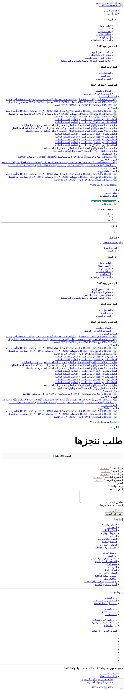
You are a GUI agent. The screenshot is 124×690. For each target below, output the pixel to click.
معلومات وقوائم (109, 533)
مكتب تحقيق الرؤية (101, 52)
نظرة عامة (105, 25)
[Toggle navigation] (100, 6)
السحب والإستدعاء (65, 128)
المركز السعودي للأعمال (104, 630)
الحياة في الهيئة (103, 91)
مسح (119, 511)
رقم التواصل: (115, 486)
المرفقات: (118, 505)
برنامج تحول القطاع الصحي (97, 58)
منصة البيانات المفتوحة (105, 603)
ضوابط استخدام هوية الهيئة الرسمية (99, 679)
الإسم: (119, 483)
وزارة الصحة (110, 608)
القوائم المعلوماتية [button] (108, 96)
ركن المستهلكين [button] (109, 154)
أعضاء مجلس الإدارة (101, 40)
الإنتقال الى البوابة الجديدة (104, 201)
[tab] (106, 111)
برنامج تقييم (37, 125)
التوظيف (112, 567)
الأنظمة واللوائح (109, 119)
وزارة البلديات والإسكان (105, 619)
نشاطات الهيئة (103, 34)
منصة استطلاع (109, 611)
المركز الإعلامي (109, 530)
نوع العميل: (116, 468)
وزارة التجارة (110, 625)
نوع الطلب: (116, 474)
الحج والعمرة (110, 10)
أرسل (112, 511)
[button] (109, 204)
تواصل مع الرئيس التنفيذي (104, 558)
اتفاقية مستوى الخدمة (106, 584)
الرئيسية (112, 427)
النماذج (82, 119)
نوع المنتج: (117, 471)
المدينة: (118, 489)
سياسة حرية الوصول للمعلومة (102, 682)
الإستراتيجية (105, 73)
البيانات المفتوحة (108, 196)
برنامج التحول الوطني (100, 55)
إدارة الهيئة (105, 37)
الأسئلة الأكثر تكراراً (62, 456)
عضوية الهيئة (104, 31)
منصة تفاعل (111, 614)
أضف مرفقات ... (104, 505)
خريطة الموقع (110, 553)
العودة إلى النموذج (114, 514)
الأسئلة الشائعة (62, 119)
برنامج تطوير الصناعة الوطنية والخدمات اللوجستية (86, 60)
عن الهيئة (112, 555)
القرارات (26, 125)
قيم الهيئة (106, 76)
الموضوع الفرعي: (113, 480)
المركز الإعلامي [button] (109, 159)
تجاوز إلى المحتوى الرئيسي (109, 2)
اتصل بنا (113, 190)
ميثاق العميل (110, 578)
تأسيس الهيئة (104, 28)
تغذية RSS (112, 564)
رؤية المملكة (110, 597)
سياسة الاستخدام (108, 676)
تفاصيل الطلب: (114, 502)
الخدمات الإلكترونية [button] (107, 171)
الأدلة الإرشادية (93, 119)
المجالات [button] (112, 108)
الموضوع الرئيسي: (113, 477)
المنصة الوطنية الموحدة (105, 600)
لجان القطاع (18, 128)
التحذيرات (112, 527)
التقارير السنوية (103, 78)
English (113, 237)
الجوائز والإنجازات (108, 544)
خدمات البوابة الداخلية (106, 547)
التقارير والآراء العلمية (94, 151)
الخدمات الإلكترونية (107, 539)
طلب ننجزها (111, 193)
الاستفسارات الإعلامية (106, 561)
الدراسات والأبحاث (34, 131)
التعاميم (74, 119)
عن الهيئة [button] (112, 13)
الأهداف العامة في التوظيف (97, 93)
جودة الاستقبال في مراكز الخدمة (100, 581)
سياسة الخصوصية (108, 673)
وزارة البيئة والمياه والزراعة (103, 622)
